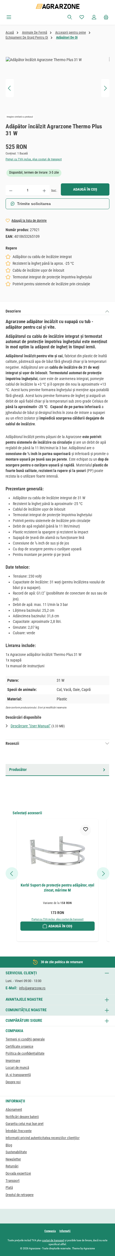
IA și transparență (18, 1075)
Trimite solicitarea (34, 203)
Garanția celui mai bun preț (25, 1124)
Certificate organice (19, 1046)
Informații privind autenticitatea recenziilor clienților (43, 1138)
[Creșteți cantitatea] (44, 190)
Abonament (14, 1109)
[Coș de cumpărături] (106, 17)
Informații (65, 1230)
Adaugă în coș (85, 189)
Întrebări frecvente (19, 1131)
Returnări (12, 1166)
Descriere (13, 311)
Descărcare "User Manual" (31, 726)
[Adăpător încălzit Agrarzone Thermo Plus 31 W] (57, 88)
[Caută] (70, 17)
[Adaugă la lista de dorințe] (85, 830)
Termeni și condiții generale (25, 1039)
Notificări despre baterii (22, 1117)
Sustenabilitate (16, 1152)
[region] (57, 88)
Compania (50, 1230)
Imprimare (13, 1060)
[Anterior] (10, 88)
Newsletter (13, 1159)
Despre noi (13, 1082)
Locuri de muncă (17, 1067)
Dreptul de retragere (19, 1195)
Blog (9, 1145)
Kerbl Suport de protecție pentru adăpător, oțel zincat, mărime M (57, 888)
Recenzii (12, 743)
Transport (13, 1180)
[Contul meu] (94, 17)
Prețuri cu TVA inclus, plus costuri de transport (34, 159)
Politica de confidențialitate (25, 1053)
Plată (9, 1187)
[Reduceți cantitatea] (11, 190)
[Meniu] (9, 17)
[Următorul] (105, 88)
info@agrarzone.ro (32, 988)
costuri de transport (53, 1240)
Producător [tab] (18, 769)
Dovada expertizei (18, 1173)
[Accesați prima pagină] (58, 6)
